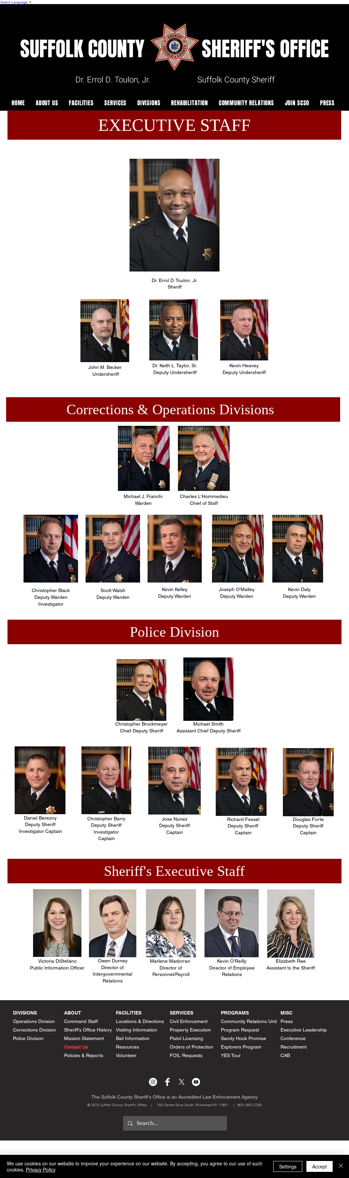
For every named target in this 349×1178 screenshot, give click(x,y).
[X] (182, 1082)
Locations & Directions (140, 1021)
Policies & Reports (83, 1055)
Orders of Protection (191, 1047)
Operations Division (34, 1021)
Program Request (240, 1030)
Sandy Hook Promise (243, 1038)
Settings (288, 1166)
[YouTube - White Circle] (196, 1082)
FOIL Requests (186, 1055)
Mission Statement (84, 1038)
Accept (319, 1166)
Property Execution (190, 1030)
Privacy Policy (41, 1169)
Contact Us (76, 1047)
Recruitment (293, 1047)
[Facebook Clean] (167, 1082)
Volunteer (126, 1055)
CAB (285, 1055)
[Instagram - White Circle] (153, 1082)
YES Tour (231, 1055)
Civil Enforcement (189, 1021)
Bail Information (133, 1038)
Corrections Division (34, 1030)
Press (286, 1021)
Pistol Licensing (186, 1038)
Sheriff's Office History (88, 1030)
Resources (127, 1047)
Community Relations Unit (249, 1021)
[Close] (341, 1166)
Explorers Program (241, 1047)
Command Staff (81, 1021)
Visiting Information (136, 1030)
